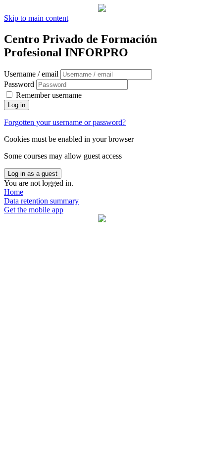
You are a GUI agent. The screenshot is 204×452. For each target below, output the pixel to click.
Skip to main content (36, 18)
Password (19, 84)
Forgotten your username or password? (65, 122)
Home (13, 192)
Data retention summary (41, 201)
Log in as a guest (32, 173)
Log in (16, 105)
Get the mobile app (33, 209)
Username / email (32, 74)
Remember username (49, 95)
